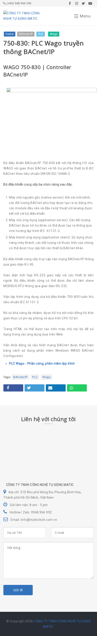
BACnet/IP (20, 377)
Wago (46, 377)
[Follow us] (76, 3)
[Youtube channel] (90, 3)
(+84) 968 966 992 (19, 3)
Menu (85, 16)
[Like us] (70, 3)
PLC (35, 377)
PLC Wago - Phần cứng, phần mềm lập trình (42, 363)
